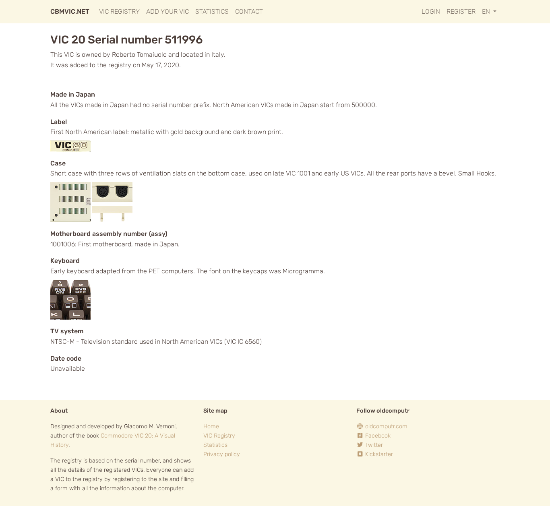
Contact (249, 11)
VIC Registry (119, 11)
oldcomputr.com (385, 426)
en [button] (487, 11)
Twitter (373, 445)
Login (431, 11)
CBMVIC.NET (69, 11)
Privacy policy (221, 454)
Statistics (212, 11)
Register (461, 11)
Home (211, 426)
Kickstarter (378, 454)
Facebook (377, 435)
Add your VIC (167, 11)
